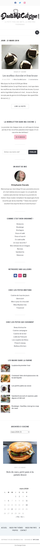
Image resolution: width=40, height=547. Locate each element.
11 (26, 501)
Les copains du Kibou (20, 340)
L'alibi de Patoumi (20, 337)
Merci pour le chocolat (20, 302)
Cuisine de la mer (20, 334)
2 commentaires (33, 79)
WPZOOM (36, 539)
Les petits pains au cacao (21, 386)
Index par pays (31, 528)
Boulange (20, 227)
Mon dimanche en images (20, 246)
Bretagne (20, 230)
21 (12, 509)
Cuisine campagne (20, 330)
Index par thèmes (16, 528)
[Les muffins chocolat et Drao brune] (20, 57)
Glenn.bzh (20, 299)
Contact (23, 530)
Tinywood (20, 308)
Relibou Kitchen (20, 346)
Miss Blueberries (20, 305)
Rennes (20, 249)
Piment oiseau (20, 343)
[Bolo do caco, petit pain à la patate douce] (20, 453)
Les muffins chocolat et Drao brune (20, 75)
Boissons (20, 224)
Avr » (22, 517)
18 (27, 505)
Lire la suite (20, 106)
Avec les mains (20, 467)
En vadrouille (20, 240)
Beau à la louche (20, 327)
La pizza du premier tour (21, 365)
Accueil (4, 528)
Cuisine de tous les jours (20, 295)
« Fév (18, 517)
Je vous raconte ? (20, 243)
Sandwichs (20, 252)
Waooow (20, 255)
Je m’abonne (20, 137)
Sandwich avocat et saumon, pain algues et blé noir (25, 397)
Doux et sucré (20, 72)
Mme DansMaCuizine (20, 79)
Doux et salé (20, 233)
